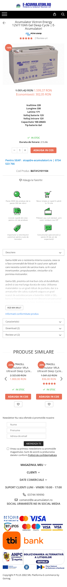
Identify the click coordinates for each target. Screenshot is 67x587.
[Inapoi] (2, 22)
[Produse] (5, 15)
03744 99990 (35, 494)
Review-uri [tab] (13, 334)
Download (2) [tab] (13, 328)
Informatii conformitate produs (22, 313)
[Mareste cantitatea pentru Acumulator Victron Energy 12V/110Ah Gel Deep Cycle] (25, 150)
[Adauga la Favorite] (18, 404)
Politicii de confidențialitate (42, 455)
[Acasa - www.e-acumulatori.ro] (33, 5)
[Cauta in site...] (63, 14)
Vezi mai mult (14, 307)
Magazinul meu (32, 465)
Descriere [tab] (10, 252)
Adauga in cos (43, 150)
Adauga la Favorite (32, 180)
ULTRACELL (18, 364)
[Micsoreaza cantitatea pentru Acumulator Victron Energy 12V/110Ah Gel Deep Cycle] (14, 150)
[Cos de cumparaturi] (54, 14)
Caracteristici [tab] (12, 321)
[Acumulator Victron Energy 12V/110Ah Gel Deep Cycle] (33, 64)
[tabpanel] (33, 64)
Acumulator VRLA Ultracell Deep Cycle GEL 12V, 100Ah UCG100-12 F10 (49, 369)
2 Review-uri (41, 38)
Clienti (32, 472)
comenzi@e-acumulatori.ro (36, 500)
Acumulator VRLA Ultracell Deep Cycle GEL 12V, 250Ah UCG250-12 (18, 369)
